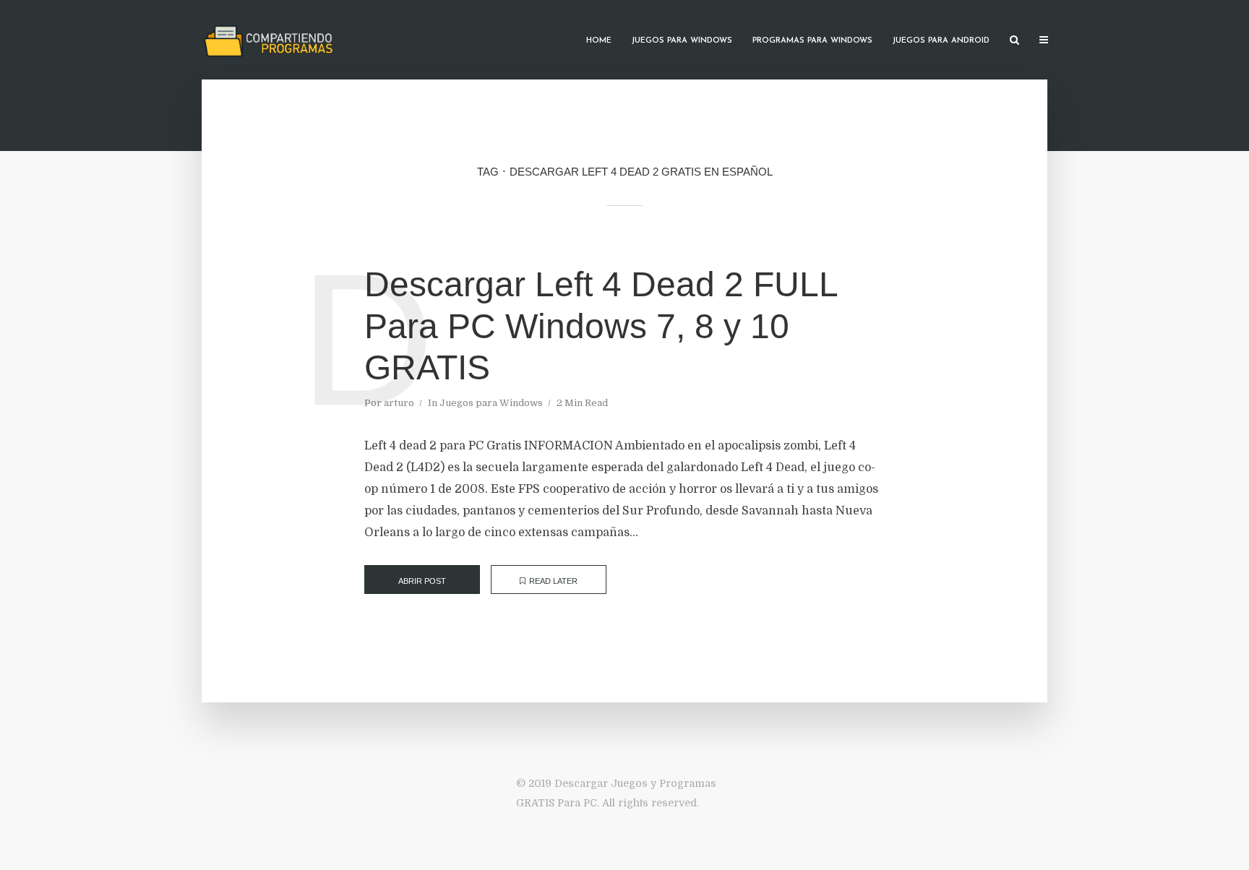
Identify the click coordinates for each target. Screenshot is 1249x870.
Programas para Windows (812, 41)
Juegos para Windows (682, 41)
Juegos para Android (941, 41)
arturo (399, 402)
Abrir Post (422, 581)
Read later (553, 581)
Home (598, 41)
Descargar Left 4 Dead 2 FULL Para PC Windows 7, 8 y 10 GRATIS (600, 326)
